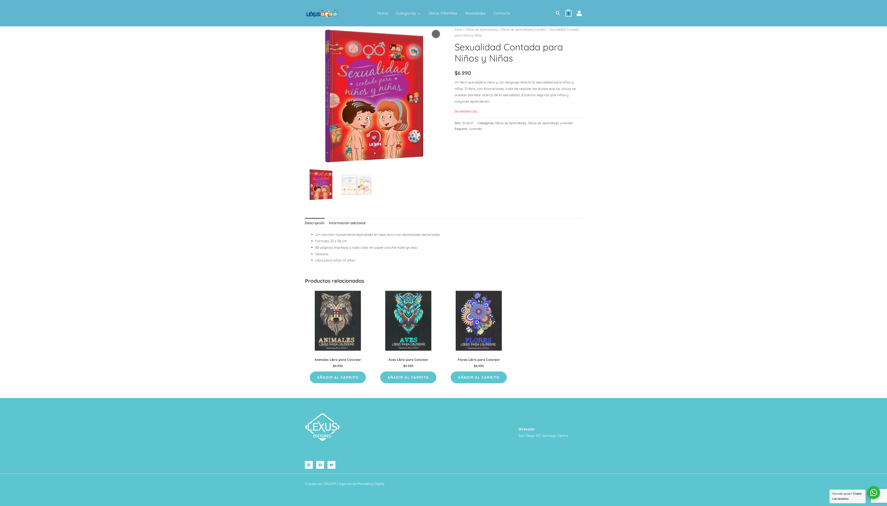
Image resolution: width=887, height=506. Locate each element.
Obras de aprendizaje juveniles (523, 29)
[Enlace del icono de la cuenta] (579, 13)
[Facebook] (320, 465)
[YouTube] (331, 465)
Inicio (458, 29)
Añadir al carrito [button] (337, 377)
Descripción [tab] (315, 223)
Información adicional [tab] (347, 223)
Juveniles (475, 129)
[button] (418, 13)
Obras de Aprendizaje (481, 29)
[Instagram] (309, 465)
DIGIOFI (330, 483)
